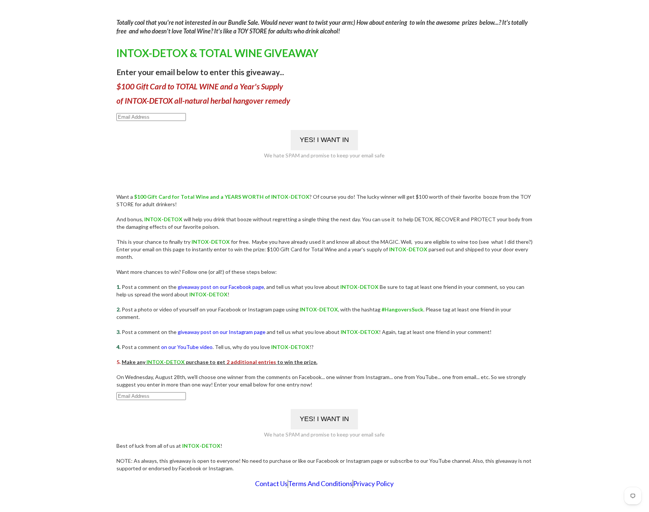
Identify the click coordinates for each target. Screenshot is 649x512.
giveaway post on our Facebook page (221, 287)
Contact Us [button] (271, 484)
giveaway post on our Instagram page (222, 332)
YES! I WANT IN (324, 139)
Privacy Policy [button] (373, 484)
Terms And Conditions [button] (320, 484)
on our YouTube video (187, 347)
